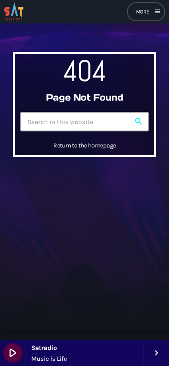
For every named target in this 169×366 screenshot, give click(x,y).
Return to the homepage (84, 145)
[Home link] (14, 12)
